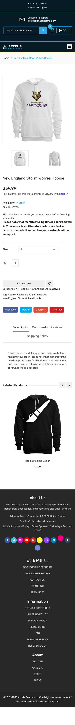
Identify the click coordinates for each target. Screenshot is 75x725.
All (17, 288)
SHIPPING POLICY (37, 614)
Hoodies (24, 288)
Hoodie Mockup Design (37, 460)
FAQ (37, 633)
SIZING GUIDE (37, 626)
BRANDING (37, 586)
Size (5, 249)
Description (21, 327)
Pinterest (57, 309)
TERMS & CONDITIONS (37, 608)
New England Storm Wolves (45, 288)
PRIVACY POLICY (37, 620)
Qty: (5, 263)
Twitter (26, 309)
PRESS (37, 680)
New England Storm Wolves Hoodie (22, 298)
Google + (41, 309)
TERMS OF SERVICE (37, 639)
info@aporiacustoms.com (41, 521)
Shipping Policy (37, 336)
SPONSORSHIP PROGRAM (37, 567)
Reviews (56, 327)
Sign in (43, 7)
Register (32, 7)
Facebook (10, 309)
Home (6, 58)
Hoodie (12, 294)
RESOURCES (37, 592)
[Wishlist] (49, 283)
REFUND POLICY (37, 645)
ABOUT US (37, 661)
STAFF (37, 674)
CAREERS (37, 667)
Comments (40, 327)
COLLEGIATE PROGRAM (38, 573)
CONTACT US (37, 579)
